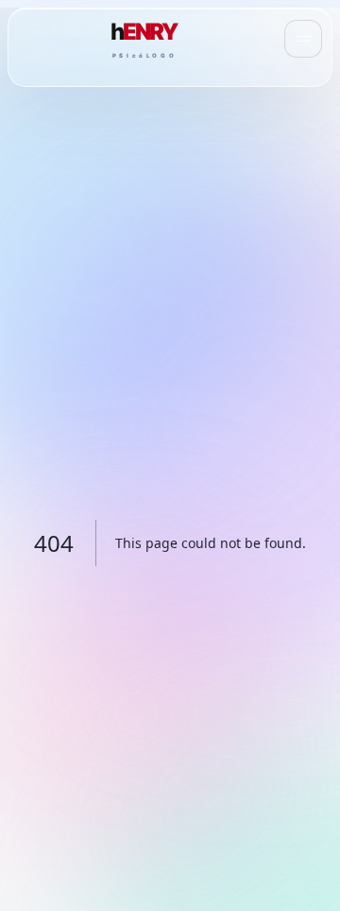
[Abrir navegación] (303, 39)
